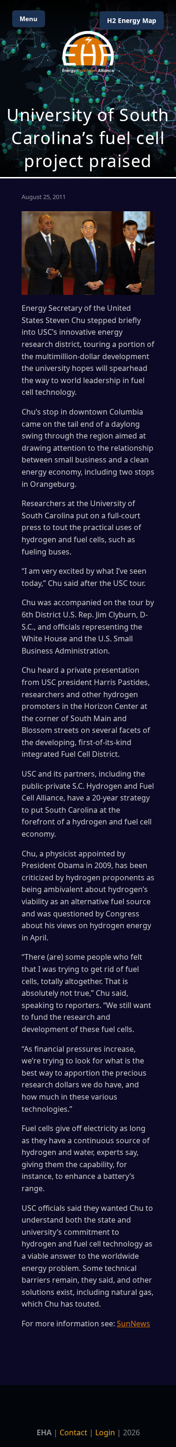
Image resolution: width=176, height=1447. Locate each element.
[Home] (88, 52)
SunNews (133, 1323)
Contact (73, 1432)
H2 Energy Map (131, 20)
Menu (29, 19)
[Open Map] (88, 88)
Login (105, 1432)
